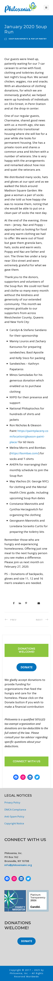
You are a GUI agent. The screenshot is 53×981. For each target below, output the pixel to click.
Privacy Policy (12, 802)
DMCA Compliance (15, 809)
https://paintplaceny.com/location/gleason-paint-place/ (29, 436)
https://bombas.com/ (24, 453)
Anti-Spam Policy (14, 816)
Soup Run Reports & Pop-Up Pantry (28, 39)
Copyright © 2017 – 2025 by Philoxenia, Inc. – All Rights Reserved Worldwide (26, 973)
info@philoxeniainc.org (18, 865)
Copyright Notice (14, 823)
